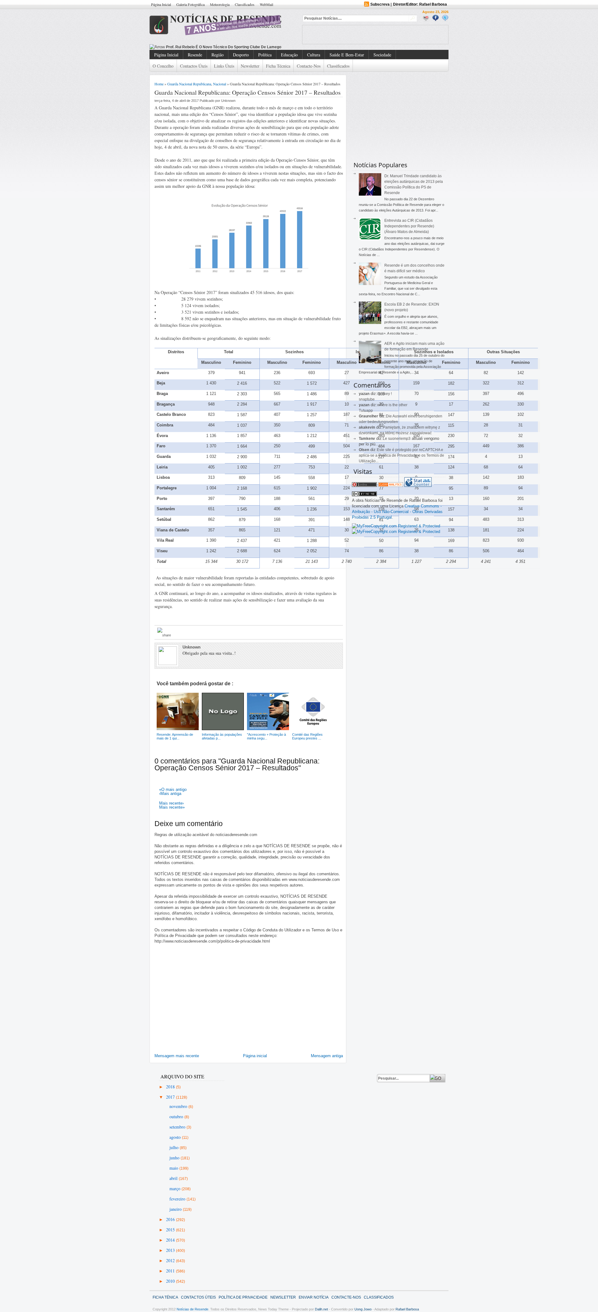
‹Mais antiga (170, 793)
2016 (171, 1219)
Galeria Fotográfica (190, 4)
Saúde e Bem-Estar (347, 55)
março (175, 1188)
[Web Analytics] (390, 485)
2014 (171, 1240)
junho (175, 1158)
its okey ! (384, 394)
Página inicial (255, 1055)
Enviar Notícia (314, 1297)
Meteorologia (220, 4)
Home (159, 83)
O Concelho (163, 66)
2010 (171, 1281)
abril (174, 1178)
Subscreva (380, 4)
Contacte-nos (308, 66)
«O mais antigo (173, 789)
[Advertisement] (375, 34)
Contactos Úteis (193, 66)
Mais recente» (172, 807)
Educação (289, 55)
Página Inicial (161, 4)
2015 (171, 1230)
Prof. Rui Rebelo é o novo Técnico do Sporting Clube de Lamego (223, 47)
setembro (178, 1127)
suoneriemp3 (399, 438)
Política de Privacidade (243, 1297)
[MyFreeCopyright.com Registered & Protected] (396, 526)
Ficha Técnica (278, 66)
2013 (171, 1250)
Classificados (244, 4)
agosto (175, 1137)
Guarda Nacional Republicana (189, 83)
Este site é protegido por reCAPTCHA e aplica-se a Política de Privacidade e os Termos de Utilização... (401, 455)
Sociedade (382, 55)
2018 (171, 1087)
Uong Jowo (363, 1309)
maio (174, 1168)
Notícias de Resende (192, 1309)
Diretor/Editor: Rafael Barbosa (420, 4)
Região (217, 55)
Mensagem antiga (327, 1055)
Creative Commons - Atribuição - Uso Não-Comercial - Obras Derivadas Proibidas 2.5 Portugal (397, 512)
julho (174, 1147)
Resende (195, 55)
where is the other (392, 405)
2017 (171, 1097)
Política (265, 55)
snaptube (367, 399)
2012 (171, 1260)
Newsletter (250, 66)
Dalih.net (321, 1309)
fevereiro (178, 1199)
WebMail (266, 4)
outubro (176, 1116)
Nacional (219, 83)
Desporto (241, 55)
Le (385, 438)
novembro (178, 1106)
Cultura (313, 55)
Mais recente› (171, 803)
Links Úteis (224, 66)
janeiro (176, 1209)
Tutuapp (366, 410)
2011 (171, 1271)
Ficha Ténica (165, 1297)
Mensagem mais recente (176, 1055)
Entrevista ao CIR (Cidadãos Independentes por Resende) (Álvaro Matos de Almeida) (409, 226)
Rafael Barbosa (407, 1309)
